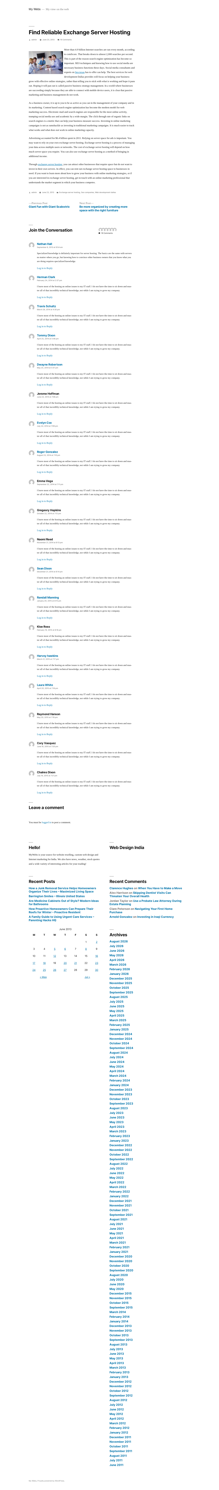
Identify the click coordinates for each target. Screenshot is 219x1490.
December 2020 (121, 1256)
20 (65, 963)
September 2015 (121, 1307)
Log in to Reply (45, 268)
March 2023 (118, 1131)
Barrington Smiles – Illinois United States (57, 896)
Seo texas (80, 72)
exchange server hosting (50, 164)
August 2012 (118, 1400)
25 (44, 969)
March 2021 (118, 1242)
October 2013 (119, 1335)
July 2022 (116, 1168)
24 (33, 969)
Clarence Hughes (121, 888)
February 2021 (119, 1247)
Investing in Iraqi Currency (155, 916)
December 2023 (121, 1089)
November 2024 (121, 1038)
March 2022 (118, 1187)
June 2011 (116, 1465)
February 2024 (120, 1080)
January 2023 (119, 1140)
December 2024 (121, 1034)
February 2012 (119, 1428)
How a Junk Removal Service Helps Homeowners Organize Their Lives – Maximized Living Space (62, 889)
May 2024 (117, 1066)
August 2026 (119, 941)
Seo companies (87, 192)
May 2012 (116, 1414)
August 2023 (119, 1108)
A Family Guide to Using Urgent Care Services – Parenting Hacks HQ (61, 918)
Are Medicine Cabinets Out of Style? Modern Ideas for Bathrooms (64, 902)
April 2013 (117, 1363)
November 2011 (120, 1441)
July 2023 (116, 1113)
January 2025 (119, 1029)
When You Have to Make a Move (160, 888)
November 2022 (121, 1150)
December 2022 (121, 1145)
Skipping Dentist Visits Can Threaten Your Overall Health (140, 894)
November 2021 (121, 1205)
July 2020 (117, 1279)
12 (54, 955)
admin (34, 40)
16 (96, 955)
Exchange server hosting (69, 192)
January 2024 (119, 1085)
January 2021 (119, 1251)
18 (44, 963)
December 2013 (121, 1326)
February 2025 (120, 1025)
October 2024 (119, 1043)
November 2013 (121, 1330)
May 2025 (117, 1011)
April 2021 (117, 1238)
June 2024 (117, 1062)
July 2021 (116, 1224)
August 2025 (119, 997)
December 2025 (121, 978)
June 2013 (117, 1353)
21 (75, 963)
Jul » (87, 977)
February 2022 (120, 1191)
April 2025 (117, 1015)
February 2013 (119, 1372)
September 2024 (121, 1048)
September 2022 (121, 1159)
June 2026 (117, 950)
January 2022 (119, 1196)
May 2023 (117, 1122)
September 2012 (121, 1395)
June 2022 (117, 1173)
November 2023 (121, 1094)
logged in (46, 822)
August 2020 (119, 1275)
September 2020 (121, 1270)
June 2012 (117, 1409)
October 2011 (119, 1446)
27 (65, 969)
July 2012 (116, 1404)
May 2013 (116, 1358)
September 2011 (121, 1451)
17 (34, 963)
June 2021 (117, 1228)
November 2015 (121, 1298)
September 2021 (121, 1214)
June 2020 (117, 1284)
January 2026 (119, 974)
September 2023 (121, 1103)
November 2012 (121, 1386)
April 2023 (117, 1126)
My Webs (35, 9)
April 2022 (117, 1182)
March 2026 (118, 964)
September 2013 (121, 1340)
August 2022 (119, 1163)
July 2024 (117, 1057)
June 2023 (117, 1117)
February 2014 (120, 1316)
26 (54, 969)
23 (96, 963)
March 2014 (118, 1312)
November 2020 (121, 1261)
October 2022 (119, 1154)
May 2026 (117, 955)
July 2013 (116, 1349)
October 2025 (119, 987)
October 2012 (119, 1391)
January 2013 (119, 1377)
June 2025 (117, 1006)
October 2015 (119, 1303)
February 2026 (120, 969)
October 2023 (119, 1099)
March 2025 (118, 1020)
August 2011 (118, 1455)
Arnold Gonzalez (121, 916)
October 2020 (119, 1265)
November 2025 (121, 983)
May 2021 (116, 1233)
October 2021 (119, 1210)
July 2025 (116, 1001)
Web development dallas (105, 192)
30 (96, 969)
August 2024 (119, 1052)
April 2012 (117, 1418)
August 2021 (118, 1219)
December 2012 (121, 1381)
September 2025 (121, 992)
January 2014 (119, 1321)
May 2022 (117, 1177)
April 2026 (117, 960)
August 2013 (118, 1344)
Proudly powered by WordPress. (51, 1481)
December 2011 (120, 1437)
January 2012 (119, 1432)
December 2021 (121, 1201)
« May (43, 977)
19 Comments (66, 40)
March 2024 (118, 1075)
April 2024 (117, 1071)
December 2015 (121, 1293)
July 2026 (116, 946)
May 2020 (117, 1289)
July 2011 (116, 1460)
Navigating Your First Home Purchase (141, 910)
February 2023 (120, 1136)
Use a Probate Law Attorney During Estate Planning (145, 902)
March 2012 (118, 1423)
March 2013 (118, 1367)
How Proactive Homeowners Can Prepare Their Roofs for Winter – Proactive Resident (61, 910)
